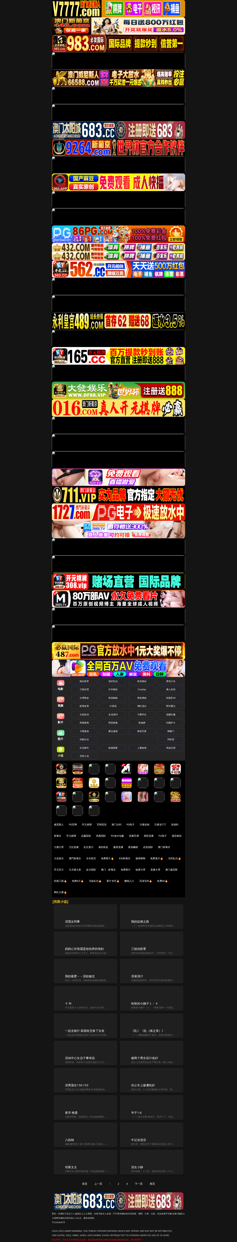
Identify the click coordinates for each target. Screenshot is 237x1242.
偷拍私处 (103, 847)
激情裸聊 (140, 858)
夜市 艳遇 (71, 1113)
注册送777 (160, 824)
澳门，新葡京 (108, 869)
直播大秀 (155, 869)
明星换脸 (113, 722)
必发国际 (148, 847)
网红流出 (142, 706)
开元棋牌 (87, 824)
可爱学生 (142, 714)
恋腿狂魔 (170, 714)
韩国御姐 (113, 697)
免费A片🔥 (78, 881)
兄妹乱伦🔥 (95, 881)
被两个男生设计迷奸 (144, 1058)
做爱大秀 (140, 869)
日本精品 (113, 689)
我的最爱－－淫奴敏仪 (80, 976)
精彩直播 (149, 835)
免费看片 (126, 869)
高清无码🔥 (145, 881)
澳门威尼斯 (171, 869)
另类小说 (84, 756)
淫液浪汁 (137, 976)
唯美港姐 (142, 697)
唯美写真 (142, 731)
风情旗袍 (84, 722)
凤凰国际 (101, 835)
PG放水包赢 (117, 835)
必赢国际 (86, 835)
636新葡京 (124, 858)
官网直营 (102, 824)
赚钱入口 (129, 881)
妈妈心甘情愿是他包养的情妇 (84, 949)
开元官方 (59, 869)
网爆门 (170, 731)
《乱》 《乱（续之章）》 (148, 1031)
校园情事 (113, 747)
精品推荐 (84, 681)
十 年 (68, 1003)
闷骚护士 (170, 722)
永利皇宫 (91, 858)
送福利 (174, 824)
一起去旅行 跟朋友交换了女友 (84, 1031)
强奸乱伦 (113, 681)
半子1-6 (136, 1113)
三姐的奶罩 (138, 949)
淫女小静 (137, 1167)
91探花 (113, 706)
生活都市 (84, 747)
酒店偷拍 (177, 835)
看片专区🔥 (113, 881)
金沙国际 (91, 869)
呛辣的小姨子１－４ (144, 1003)
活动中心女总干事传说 (80, 1058)
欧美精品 (142, 681)
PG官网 (73, 824)
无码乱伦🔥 (174, 858)
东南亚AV (171, 697)
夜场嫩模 (133, 847)
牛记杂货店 (138, 1140)
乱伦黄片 (89, 847)
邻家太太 (71, 1167)
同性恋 (170, 739)
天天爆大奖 (75, 869)
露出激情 (113, 731)
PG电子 (130, 824)
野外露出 (170, 706)
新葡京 (57, 835)
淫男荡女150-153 (76, 1085)
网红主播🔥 (60, 892)
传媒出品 (84, 739)
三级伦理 (84, 689)
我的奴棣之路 (140, 921)
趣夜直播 (118, 847)
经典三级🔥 (60, 881)
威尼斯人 (59, 824)
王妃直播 (74, 847)
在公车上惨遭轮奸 (143, 1085)
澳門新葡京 (75, 858)
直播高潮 (134, 835)
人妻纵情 (142, 747)
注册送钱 (145, 824)
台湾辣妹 (84, 697)
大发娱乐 (59, 858)
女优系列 (113, 714)
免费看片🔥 (107, 858)
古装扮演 (84, 714)
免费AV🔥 (162, 881)
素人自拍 (170, 689)
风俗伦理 (170, 747)
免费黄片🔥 (156, 858)
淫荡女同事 (72, 921)
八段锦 (69, 1140)
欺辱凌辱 (84, 706)
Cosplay (142, 689)
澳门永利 (116, 824)
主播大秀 (59, 847)
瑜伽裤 (141, 722)
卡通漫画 (84, 731)
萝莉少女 (170, 681)
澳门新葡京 (164, 847)
